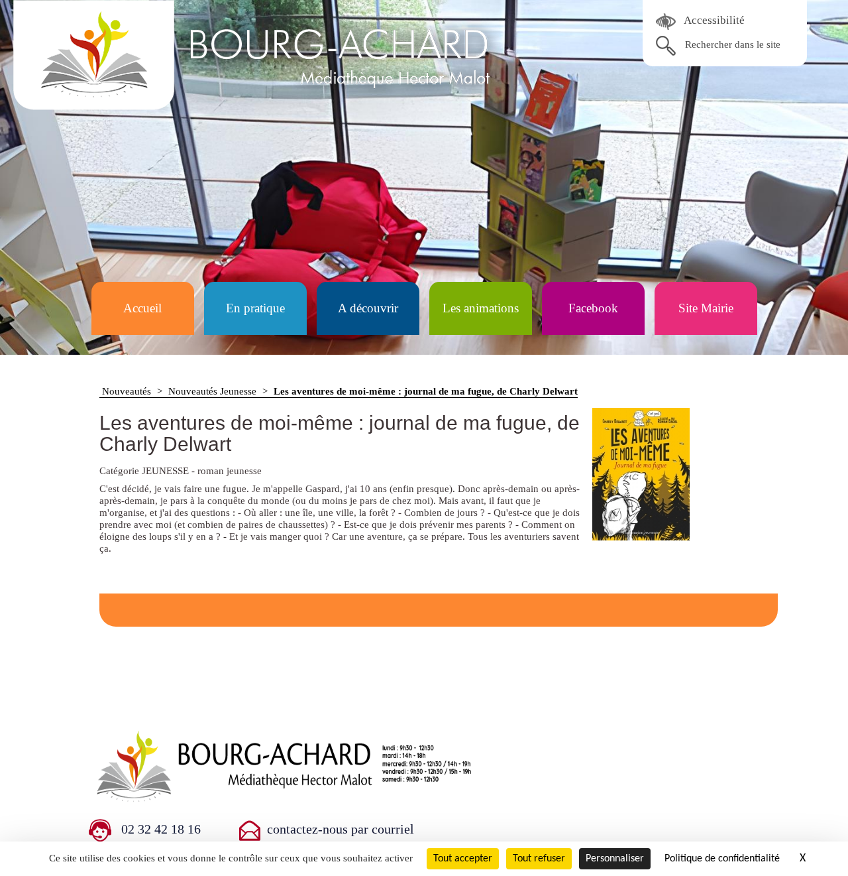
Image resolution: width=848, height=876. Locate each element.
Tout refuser (539, 858)
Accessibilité (713, 20)
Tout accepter (462, 858)
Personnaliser (615, 858)
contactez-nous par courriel (340, 829)
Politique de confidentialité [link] (722, 858)
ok (666, 46)
